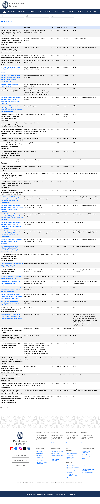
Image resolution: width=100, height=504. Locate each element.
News (56, 11)
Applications (21, 11)
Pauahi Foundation (87, 454)
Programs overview (57, 451)
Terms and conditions (60, 494)
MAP (52, 442)
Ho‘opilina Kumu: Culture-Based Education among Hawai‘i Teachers (11, 241)
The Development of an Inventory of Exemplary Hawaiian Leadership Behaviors (12, 265)
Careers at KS (20, 465)
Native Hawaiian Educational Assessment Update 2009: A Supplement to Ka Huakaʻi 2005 (11, 316)
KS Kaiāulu (70, 455)
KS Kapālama (41, 453)
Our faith (69, 477)
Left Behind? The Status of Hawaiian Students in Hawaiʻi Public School (10, 303)
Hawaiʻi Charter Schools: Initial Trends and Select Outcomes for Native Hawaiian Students (11, 296)
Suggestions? (72, 494)
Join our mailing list (20, 460)
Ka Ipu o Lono (86, 464)
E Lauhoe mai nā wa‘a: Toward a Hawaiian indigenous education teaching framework (11, 289)
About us (70, 11)
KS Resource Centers (55, 460)
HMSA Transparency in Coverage (88, 470)
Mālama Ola (40, 460)
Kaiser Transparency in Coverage (88, 473)
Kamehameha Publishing (86, 452)
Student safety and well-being (42, 463)
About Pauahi (71, 465)
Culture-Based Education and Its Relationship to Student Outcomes (11, 283)
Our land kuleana (72, 453)
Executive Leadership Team (72, 475)
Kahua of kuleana (91, 11)
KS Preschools (41, 458)
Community (32, 11)
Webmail (84, 467)
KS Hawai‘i (40, 451)
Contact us (79, 11)
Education (11, 11)
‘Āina (39, 11)
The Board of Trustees (71, 471)
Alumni (63, 11)
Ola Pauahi (47, 11)
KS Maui (39, 455)
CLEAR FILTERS (6, 21)
